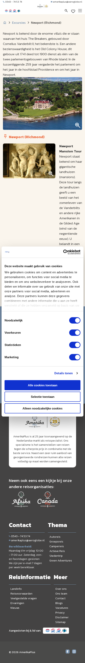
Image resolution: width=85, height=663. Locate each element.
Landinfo (16, 589)
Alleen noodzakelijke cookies (42, 408)
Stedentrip (56, 556)
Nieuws (14, 608)
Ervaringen (17, 603)
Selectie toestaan (42, 396)
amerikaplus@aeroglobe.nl (67, 2)
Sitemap (60, 622)
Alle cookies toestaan (42, 385)
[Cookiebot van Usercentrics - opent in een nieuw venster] (63, 252)
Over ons (61, 589)
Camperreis (56, 546)
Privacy (60, 613)
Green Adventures (60, 561)
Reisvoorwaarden (21, 594)
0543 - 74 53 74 (13, 2)
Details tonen (63, 373)
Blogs (59, 603)
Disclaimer (62, 617)
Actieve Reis (57, 551)
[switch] (74, 332)
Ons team (61, 594)
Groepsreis (56, 542)
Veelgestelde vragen (23, 598)
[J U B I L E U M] (42, 10)
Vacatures (61, 608)
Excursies (19, 22)
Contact (60, 598)
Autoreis (54, 537)
